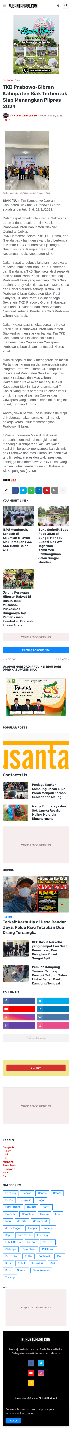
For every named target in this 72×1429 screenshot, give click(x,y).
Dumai (46, 1207)
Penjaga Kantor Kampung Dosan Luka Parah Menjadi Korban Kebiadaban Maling (49, 791)
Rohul (21, 1263)
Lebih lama (60, 659)
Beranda (8, 80)
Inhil (5, 1154)
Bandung (10, 1193)
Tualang (10, 1277)
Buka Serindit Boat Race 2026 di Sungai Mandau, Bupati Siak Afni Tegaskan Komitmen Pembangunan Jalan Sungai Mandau (53, 546)
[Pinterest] (46, 490)
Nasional (48, 1242)
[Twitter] (23, 490)
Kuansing (8, 1161)
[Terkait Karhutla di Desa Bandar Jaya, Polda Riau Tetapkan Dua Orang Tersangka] (36, 894)
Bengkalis (8, 1147)
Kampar (32, 1228)
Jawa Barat (40, 1221)
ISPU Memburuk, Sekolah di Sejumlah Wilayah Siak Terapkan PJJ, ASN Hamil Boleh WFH (17, 540)
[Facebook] (15, 490)
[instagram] (41, 1373)
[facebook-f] (31, 1363)
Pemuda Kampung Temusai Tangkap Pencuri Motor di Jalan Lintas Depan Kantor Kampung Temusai (49, 975)
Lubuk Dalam (13, 1242)
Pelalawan (9, 1169)
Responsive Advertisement (36, 637)
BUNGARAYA (12, 1207)
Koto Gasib (24, 1235)
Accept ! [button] (13, 1420)
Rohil (8, 1263)
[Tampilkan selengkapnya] (62, 490)
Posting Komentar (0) (36, 650)
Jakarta (22, 1221)
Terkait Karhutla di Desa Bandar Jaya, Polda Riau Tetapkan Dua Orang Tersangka (34, 927)
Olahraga (10, 1249)
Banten (42, 1193)
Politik (6, 1172)
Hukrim (7, 1151)
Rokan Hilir (37, 1263)
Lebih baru (11, 659)
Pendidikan (11, 1256)
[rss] (31, 1383)
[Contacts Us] (36, 751)
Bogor (41, 1200)
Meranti (31, 1242)
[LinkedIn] (38, 490)
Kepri (8, 1235)
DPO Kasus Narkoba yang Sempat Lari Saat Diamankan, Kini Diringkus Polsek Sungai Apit (49, 950)
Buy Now (36, 1067)
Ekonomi (10, 1214)
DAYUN (31, 1207)
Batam (57, 1193)
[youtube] (31, 1373)
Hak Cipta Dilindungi (45, 1398)
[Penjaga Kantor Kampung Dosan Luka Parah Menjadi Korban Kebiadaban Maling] (16, 790)
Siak (17, 80)
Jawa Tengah (13, 1228)
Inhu (5, 1158)
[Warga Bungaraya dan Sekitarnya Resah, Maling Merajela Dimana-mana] (16, 812)
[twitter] (41, 1363)
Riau (59, 1256)
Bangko (27, 1193)
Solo (8, 1270)
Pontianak (44, 1256)
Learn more (27, 1413)
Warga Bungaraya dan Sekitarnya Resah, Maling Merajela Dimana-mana (49, 812)
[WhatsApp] (31, 490)
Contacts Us (15, 774)
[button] (4, 5)
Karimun (48, 1228)
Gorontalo (28, 1214)
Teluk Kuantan (41, 1270)
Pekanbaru (9, 1165)
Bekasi (9, 1200)
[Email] (54, 490)
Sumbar (21, 1270)
